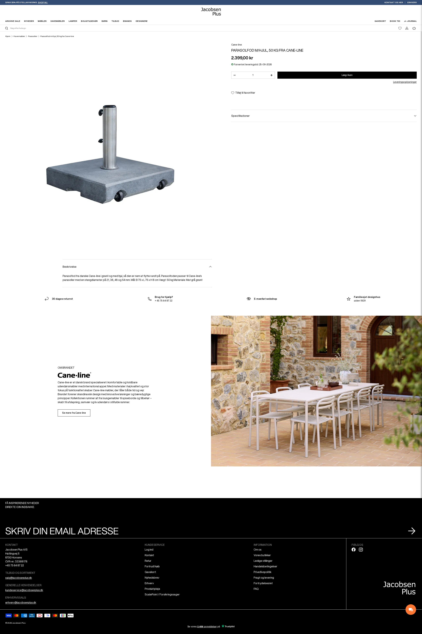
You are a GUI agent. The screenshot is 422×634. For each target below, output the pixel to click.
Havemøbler (19, 36)
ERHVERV (412, 2)
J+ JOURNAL (410, 21)
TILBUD (115, 21)
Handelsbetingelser (265, 566)
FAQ (256, 588)
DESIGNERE (142, 21)
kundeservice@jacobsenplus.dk (24, 590)
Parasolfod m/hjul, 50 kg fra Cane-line (57, 36)
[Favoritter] (399, 28)
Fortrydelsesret (263, 583)
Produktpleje (152, 588)
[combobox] (107, 28)
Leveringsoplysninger (405, 82)
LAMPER (73, 21)
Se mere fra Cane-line (74, 413)
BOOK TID (395, 21)
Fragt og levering (264, 577)
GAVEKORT (380, 21)
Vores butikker (262, 555)
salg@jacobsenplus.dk (18, 577)
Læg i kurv (347, 75)
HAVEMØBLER (57, 21)
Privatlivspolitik (262, 572)
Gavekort (150, 572)
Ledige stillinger (263, 560)
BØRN (104, 21)
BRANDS (127, 21)
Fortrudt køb (152, 566)
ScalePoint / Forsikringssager (162, 594)
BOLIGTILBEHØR (89, 21)
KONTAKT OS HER (393, 2)
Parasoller (32, 36)
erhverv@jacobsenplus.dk (20, 602)
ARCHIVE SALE (12, 21)
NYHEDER (29, 21)
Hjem (7, 36)
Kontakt (149, 555)
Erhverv (149, 583)
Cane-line (236, 45)
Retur (148, 560)
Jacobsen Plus (18, 623)
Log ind (149, 549)
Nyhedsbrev (152, 577)
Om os (257, 549)
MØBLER (42, 21)
